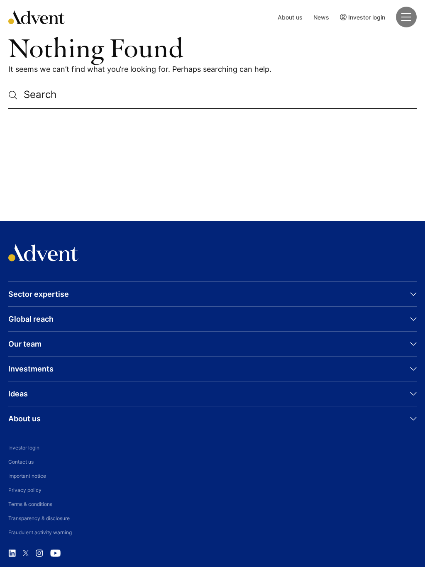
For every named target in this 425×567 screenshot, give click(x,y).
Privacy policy (25, 490)
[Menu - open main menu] (406, 17)
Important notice (27, 476)
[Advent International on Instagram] (39, 553)
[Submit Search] (16, 95)
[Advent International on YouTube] (55, 553)
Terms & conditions (30, 504)
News (321, 17)
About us (290, 17)
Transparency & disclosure (39, 518)
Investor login (366, 17)
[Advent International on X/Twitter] (25, 553)
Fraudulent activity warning (40, 532)
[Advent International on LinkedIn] (12, 553)
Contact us (21, 462)
